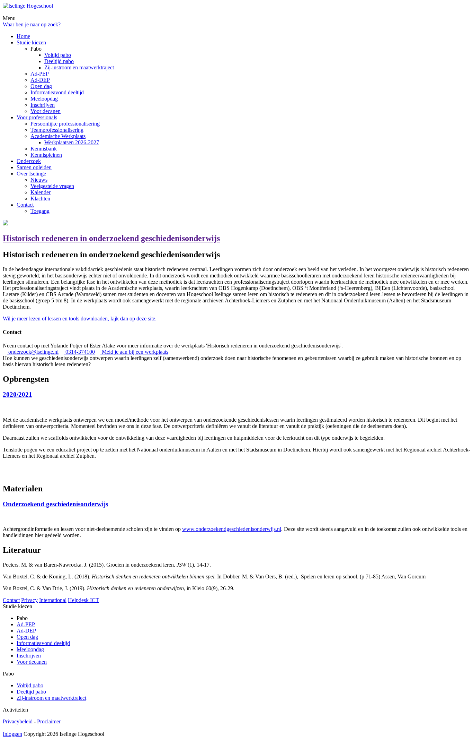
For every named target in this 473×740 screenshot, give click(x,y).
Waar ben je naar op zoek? (32, 24)
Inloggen (12, 734)
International (52, 600)
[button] (236, 401)
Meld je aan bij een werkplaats (134, 352)
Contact (11, 600)
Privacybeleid (18, 721)
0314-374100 (79, 352)
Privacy (29, 600)
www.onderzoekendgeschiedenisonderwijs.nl (231, 529)
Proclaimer (49, 721)
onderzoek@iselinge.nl (33, 352)
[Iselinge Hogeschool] (28, 6)
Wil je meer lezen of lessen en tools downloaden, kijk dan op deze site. (80, 318)
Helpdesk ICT (83, 600)
